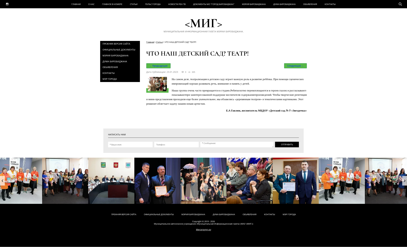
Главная (150, 42)
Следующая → (295, 65)
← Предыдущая (158, 65)
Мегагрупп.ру (203, 229)
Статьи (159, 42)
